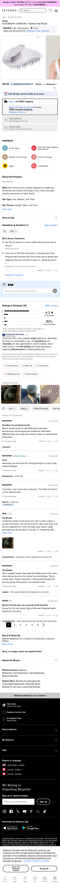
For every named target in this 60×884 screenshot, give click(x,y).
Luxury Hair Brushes (31, 686)
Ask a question (23, 28)
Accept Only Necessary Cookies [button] (16, 868)
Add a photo (7, 644)
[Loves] (50, 10)
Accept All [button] (44, 868)
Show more (7, 209)
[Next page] (43, 624)
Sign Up (43, 801)
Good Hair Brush (33, 683)
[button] (22, 861)
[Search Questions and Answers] (4, 231)
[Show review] (10, 394)
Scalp (38, 31)
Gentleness (30, 31)
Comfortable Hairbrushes (13, 683)
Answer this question (14, 274)
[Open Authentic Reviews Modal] (27, 335)
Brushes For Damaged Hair (28, 680)
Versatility (45, 31)
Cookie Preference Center (37, 861)
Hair (3, 17)
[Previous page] (3, 624)
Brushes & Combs (15, 17)
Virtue (5, 21)
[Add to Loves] (54, 88)
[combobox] (33, 10)
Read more (7, 532)
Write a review (51, 305)
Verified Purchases (41, 408)
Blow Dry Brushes (10, 675)
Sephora (23, 670)
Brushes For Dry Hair (11, 686)
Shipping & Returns (17, 112)
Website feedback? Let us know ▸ (30, 695)
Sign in (12, 107)
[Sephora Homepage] (9, 10)
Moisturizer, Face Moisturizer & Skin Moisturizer (23, 672)
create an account (26, 107)
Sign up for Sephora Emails (15, 796)
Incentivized (7, 504)
